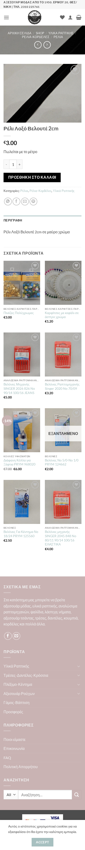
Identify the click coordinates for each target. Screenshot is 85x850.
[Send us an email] (16, 636)
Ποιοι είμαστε (15, 739)
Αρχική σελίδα (19, 33)
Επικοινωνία (14, 748)
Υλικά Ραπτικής (60, 33)
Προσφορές (13, 711)
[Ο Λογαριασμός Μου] (70, 17)
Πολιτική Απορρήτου (21, 766)
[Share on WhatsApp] (8, 201)
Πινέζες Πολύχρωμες (19, 313)
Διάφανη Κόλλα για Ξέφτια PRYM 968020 (19, 462)
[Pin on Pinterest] (33, 201)
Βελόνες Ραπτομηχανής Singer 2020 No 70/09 (62, 386)
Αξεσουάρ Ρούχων (19, 693)
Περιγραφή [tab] (13, 220)
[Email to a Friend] (25, 201)
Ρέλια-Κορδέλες (35, 37)
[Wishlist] (62, 17)
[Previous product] (47, 45)
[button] (6, 17)
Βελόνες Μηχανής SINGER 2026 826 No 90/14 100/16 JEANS (19, 388)
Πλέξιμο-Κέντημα (18, 684)
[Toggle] (78, 666)
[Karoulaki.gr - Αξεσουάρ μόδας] (34, 17)
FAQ (7, 757)
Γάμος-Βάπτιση (17, 702)
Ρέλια (58, 37)
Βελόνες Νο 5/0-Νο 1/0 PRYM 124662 (61, 462)
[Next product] (38, 45)
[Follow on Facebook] (8, 636)
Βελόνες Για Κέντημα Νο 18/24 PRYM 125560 (21, 534)
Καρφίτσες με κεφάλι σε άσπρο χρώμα (62, 315)
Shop (40, 33)
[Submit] (76, 794)
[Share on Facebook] (16, 201)
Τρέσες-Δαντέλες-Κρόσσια (26, 675)
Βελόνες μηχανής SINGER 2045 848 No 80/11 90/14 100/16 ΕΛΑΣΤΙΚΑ (60, 538)
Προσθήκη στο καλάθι (32, 177)
